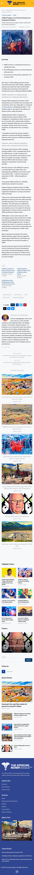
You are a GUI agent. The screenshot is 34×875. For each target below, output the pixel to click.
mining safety (6, 297)
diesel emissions (7, 294)
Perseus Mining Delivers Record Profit (17, 516)
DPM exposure (17, 294)
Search (4, 657)
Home (3, 10)
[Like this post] (13, 304)
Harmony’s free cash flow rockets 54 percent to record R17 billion (14, 705)
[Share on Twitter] (21, 304)
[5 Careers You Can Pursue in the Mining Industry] (9, 593)
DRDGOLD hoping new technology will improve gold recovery (22, 714)
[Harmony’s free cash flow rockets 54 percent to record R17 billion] (17, 384)
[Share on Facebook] (17, 304)
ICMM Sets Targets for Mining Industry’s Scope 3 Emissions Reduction (8, 270)
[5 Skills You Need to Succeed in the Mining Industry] (25, 573)
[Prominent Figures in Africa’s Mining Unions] (25, 593)
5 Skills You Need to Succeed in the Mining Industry (23, 581)
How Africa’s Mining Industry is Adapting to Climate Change (23, 620)
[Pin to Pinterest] (25, 304)
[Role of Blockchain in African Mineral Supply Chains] (9, 611)
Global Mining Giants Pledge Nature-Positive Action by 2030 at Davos (8, 282)
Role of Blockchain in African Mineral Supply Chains (7, 620)
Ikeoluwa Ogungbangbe (9, 27)
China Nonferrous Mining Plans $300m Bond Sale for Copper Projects (21, 726)
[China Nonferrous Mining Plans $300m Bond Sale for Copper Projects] (17, 444)
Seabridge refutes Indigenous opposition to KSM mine (17, 856)
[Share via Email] (12, 308)
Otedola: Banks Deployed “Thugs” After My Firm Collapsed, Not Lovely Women (8, 582)
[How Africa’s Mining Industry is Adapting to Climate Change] (25, 611)
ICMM (25, 294)
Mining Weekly (7, 107)
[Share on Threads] (4, 308)
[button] (3, 642)
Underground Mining (18, 297)
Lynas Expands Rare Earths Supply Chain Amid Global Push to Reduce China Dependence (22, 736)
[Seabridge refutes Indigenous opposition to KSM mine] (17, 531)
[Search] (32, 3)
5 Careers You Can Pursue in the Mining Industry (8, 601)
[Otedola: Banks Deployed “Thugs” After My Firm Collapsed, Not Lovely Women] (9, 573)
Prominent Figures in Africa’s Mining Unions (23, 601)
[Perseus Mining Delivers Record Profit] (17, 503)
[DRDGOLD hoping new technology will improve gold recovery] (17, 414)
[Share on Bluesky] (8, 308)
